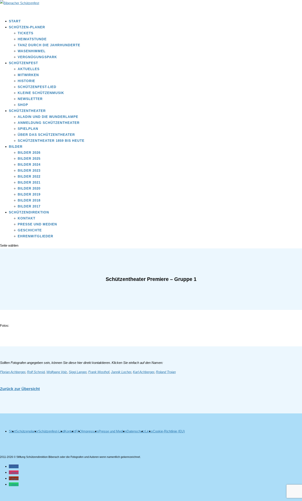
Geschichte (30, 230)
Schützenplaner (27, 431)
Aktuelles (29, 69)
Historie (26, 81)
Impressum (90, 431)
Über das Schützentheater (46, 134)
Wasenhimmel (32, 51)
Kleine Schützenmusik (41, 93)
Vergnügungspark (37, 57)
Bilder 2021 (29, 182)
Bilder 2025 (29, 158)
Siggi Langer (77, 372)
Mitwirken (28, 75)
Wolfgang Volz (56, 372)
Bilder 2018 (29, 200)
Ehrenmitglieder (35, 236)
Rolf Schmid (36, 372)
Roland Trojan (166, 372)
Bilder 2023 (29, 170)
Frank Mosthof (98, 372)
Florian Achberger (12, 372)
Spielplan (28, 129)
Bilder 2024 (29, 164)
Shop (23, 105)
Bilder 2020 (29, 188)
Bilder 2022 (29, 176)
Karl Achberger (143, 372)
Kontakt (26, 218)
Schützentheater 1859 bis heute (51, 140)
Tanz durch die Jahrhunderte (49, 45)
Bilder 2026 (29, 152)
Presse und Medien (37, 224)
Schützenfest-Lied (37, 87)
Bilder (16, 146)
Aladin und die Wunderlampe (48, 117)
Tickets (25, 33)
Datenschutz (136, 431)
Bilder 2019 (29, 194)
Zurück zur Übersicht (20, 389)
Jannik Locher (121, 372)
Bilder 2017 (29, 206)
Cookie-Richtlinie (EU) (169, 431)
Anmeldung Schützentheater (49, 123)
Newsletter (30, 99)
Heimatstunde (32, 39)
